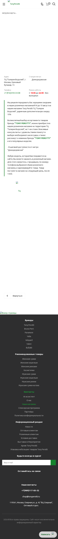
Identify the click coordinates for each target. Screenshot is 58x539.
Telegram (11, 477)
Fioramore (29, 333)
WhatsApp (31, 477)
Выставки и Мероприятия (29, 442)
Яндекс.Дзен (38, 477)
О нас (29, 400)
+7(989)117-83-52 (30, 490)
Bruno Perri (29, 329)
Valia (29, 336)
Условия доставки (29, 438)
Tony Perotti (29, 325)
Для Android (52, 477)
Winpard (29, 340)
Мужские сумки (29, 374)
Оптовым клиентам (29, 430)
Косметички (29, 370)
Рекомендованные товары (29, 354)
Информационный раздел (29, 422)
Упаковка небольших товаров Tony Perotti (29, 449)
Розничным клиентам (29, 434)
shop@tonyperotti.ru (31, 497)
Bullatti (29, 348)
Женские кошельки (29, 363)
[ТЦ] (18, 191)
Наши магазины (29, 404)
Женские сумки (29, 359)
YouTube (18, 477)
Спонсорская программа (29, 408)
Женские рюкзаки (29, 366)
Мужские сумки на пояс (29, 385)
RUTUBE (45, 477)
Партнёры (29, 412)
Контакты (29, 392)
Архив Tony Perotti (29, 446)
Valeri (29, 344)
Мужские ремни (29, 382)
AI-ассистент (29, 397)
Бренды (29, 320)
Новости (29, 427)
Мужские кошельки (29, 378)
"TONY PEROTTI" (22, 123)
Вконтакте (4, 477)
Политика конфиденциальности (29, 415)
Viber (25, 477)
